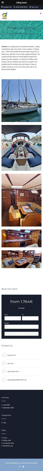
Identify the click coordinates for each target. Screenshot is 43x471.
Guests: (6, 323)
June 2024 (6, 405)
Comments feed (8, 443)
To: (23, 314)
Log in (5, 438)
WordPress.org (8, 446)
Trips (4, 423)
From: (6, 314)
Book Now (21, 334)
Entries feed (7, 440)
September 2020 (8, 408)
